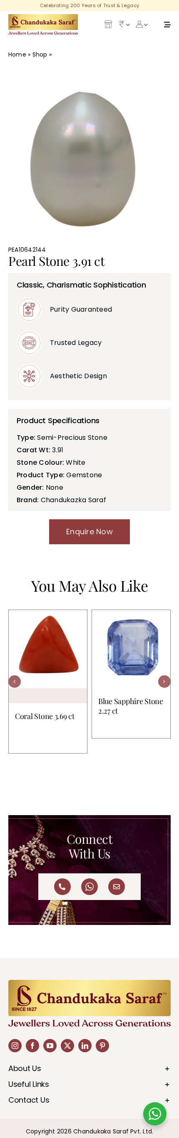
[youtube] (50, 1045)
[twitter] (67, 1045)
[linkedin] (85, 1045)
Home (17, 54)
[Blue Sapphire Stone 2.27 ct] (131, 649)
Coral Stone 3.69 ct (45, 716)
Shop (39, 54)
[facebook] (32, 1045)
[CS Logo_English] (43, 17)
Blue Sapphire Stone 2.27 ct (130, 706)
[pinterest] (102, 1045)
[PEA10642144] (89, 156)
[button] (14, 681)
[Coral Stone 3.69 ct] (48, 656)
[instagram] (15, 1045)
